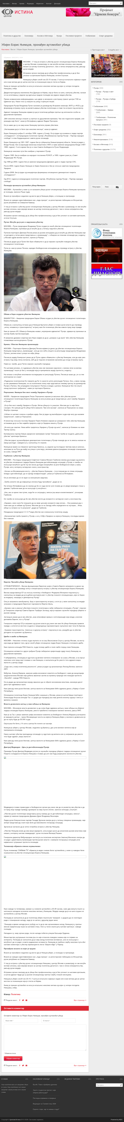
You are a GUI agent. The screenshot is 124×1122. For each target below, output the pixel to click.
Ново (107, 187)
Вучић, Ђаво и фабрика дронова (45, 1084)
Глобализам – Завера (104, 110)
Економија (29, 36)
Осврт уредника (105, 36)
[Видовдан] (107, 262)
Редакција (30, 3)
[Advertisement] (62, 25)
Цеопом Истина (15, 1120)
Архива (21, 3)
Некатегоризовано (101, 139)
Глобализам (90, 36)
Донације (57, 3)
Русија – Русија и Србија (106, 99)
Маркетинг (40, 3)
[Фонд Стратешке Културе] (107, 238)
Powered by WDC (117, 1120)
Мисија (14, 3)
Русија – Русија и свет (104, 91)
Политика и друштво (12, 36)
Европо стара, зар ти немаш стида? (46, 1109)
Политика (15, 994)
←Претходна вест (97, 49)
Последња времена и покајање (44, 1098)
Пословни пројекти (74, 36)
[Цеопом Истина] (17, 16)
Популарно (96, 187)
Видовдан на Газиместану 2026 (44, 1104)
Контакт (49, 3)
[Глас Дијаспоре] (107, 278)
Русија (59, 36)
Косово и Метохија (45, 36)
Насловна (6, 3)
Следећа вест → (114, 49)
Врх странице (79, 1000)
